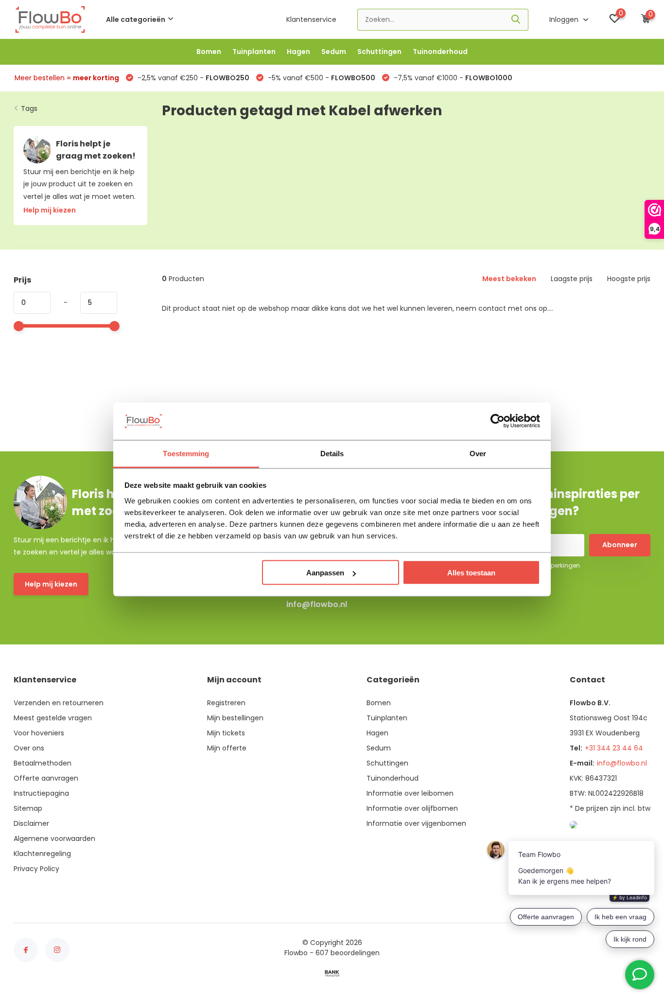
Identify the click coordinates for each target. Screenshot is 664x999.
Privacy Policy (36, 869)
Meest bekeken (509, 279)
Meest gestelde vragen (53, 718)
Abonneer (619, 545)
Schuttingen (379, 51)
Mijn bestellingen (235, 718)
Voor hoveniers (39, 733)
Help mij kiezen (51, 584)
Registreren (226, 703)
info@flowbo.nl (316, 604)
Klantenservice (311, 19)
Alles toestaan (471, 573)
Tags (29, 108)
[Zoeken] (516, 20)
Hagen (298, 51)
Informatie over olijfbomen (412, 808)
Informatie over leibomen (410, 793)
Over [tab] (478, 453)
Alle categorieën (135, 19)
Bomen (208, 51)
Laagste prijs (572, 279)
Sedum (333, 51)
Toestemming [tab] (186, 453)
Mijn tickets (226, 733)
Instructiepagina (41, 793)
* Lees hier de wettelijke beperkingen (528, 565)
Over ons (29, 748)
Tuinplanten (254, 51)
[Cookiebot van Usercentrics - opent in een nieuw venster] (497, 421)
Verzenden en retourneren (59, 703)
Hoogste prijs (628, 279)
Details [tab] (332, 453)
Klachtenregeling (42, 853)
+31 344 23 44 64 (614, 748)
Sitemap (28, 808)
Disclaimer (31, 823)
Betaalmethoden (42, 763)
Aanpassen (325, 573)
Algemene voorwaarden (54, 838)
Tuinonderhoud (440, 51)
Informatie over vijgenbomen (416, 823)
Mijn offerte (226, 748)
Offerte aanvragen (46, 778)
